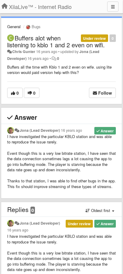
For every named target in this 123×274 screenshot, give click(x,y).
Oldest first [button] (100, 210)
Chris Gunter (23, 51)
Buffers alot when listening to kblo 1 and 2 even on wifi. (56, 41)
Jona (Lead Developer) (40, 130)
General (14, 26)
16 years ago (71, 130)
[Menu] (113, 6)
